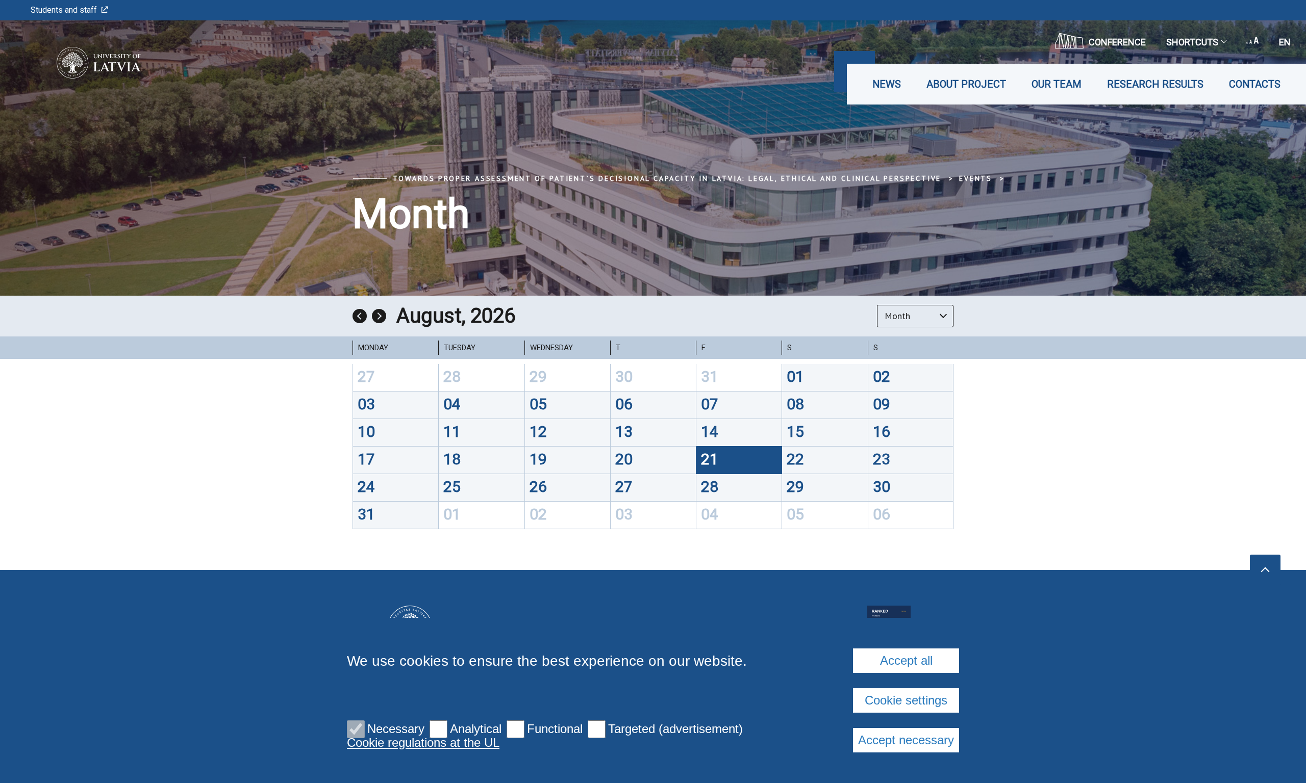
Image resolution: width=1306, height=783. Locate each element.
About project (966, 84)
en (1285, 42)
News (886, 84)
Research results (1155, 84)
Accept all (906, 660)
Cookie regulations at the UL (423, 742)
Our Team (1057, 84)
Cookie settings (906, 700)
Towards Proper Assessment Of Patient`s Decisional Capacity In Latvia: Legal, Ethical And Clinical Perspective (667, 178)
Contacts (1254, 84)
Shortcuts (1192, 42)
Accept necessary (906, 740)
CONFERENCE (1117, 42)
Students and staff (64, 10)
